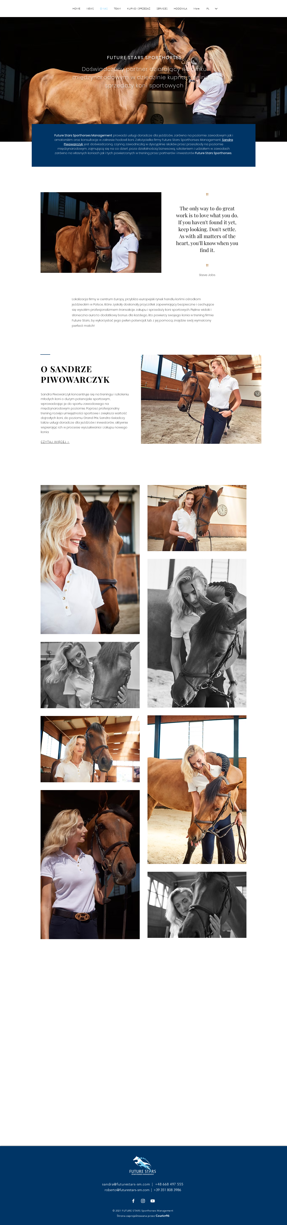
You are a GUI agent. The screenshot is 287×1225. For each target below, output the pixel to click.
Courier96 (162, 1216)
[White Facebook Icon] (133, 1201)
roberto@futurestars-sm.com (127, 1190)
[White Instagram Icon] (143, 1201)
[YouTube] (152, 1201)
